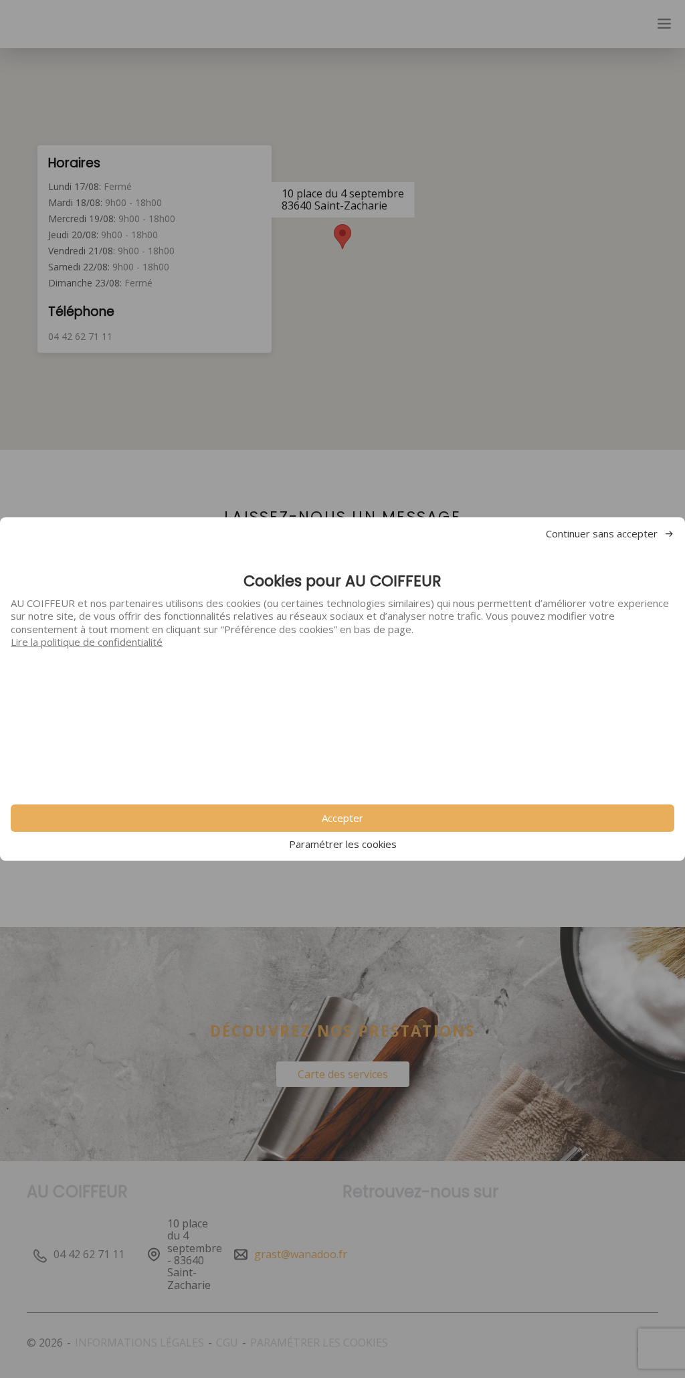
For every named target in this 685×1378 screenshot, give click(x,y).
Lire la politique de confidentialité (87, 642)
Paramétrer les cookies (343, 844)
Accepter (342, 818)
